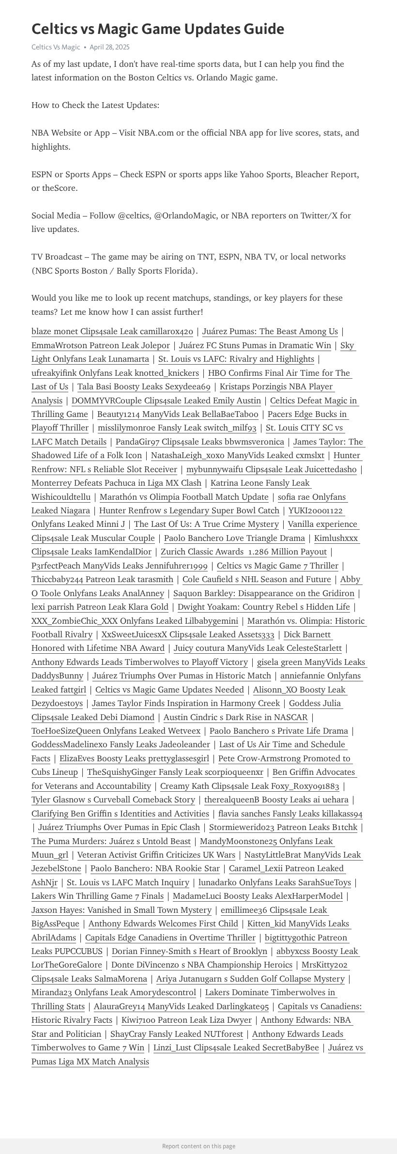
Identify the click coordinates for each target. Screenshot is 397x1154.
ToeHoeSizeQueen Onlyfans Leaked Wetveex (115, 730)
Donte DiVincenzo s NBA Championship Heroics (201, 964)
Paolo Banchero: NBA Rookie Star (155, 868)
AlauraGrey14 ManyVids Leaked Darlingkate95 (181, 1006)
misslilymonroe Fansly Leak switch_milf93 (177, 427)
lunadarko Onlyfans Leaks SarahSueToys (274, 882)
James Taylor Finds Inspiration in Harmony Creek (186, 703)
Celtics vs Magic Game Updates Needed (169, 689)
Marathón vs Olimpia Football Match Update (184, 497)
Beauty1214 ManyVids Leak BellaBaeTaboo (178, 414)
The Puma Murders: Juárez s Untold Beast (111, 841)
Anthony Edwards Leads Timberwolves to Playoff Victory (139, 662)
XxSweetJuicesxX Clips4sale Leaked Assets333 (188, 634)
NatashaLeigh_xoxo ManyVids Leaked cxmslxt (237, 455)
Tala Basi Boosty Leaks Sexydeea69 (144, 386)
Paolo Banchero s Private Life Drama (279, 730)
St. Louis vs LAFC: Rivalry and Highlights (236, 359)
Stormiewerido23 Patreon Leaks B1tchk (283, 827)
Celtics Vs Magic (55, 47)
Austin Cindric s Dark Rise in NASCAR (236, 717)
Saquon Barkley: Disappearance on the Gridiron (263, 593)
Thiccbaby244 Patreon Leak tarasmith (102, 579)
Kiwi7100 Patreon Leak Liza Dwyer (187, 1020)
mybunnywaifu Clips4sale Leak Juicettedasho (271, 469)
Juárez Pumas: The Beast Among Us (270, 331)
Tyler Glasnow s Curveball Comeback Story (113, 799)
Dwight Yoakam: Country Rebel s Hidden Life (264, 606)
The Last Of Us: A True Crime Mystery (206, 524)
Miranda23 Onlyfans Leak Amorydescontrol (113, 992)
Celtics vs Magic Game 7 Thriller (277, 565)
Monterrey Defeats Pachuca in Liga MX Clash (116, 482)
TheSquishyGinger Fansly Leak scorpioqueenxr (175, 772)
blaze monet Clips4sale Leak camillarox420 (112, 331)
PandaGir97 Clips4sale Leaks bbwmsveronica (200, 441)
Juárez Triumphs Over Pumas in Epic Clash (119, 827)
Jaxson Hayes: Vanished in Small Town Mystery (121, 910)
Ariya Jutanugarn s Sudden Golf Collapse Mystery (250, 978)
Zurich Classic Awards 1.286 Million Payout (244, 551)
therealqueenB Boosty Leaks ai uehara (276, 799)
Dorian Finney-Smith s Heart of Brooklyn (189, 951)
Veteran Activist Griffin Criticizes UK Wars (156, 854)
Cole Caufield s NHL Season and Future (257, 579)
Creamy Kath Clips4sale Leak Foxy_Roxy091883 (249, 786)
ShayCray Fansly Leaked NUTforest (176, 1034)
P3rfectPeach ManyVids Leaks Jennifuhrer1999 (119, 565)
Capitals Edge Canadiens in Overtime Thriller (170, 937)
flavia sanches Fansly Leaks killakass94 (290, 813)
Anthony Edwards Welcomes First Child (163, 923)
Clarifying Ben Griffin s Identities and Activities (120, 813)
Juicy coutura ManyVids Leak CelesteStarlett (258, 648)
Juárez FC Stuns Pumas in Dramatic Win (255, 345)
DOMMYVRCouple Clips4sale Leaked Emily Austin (166, 400)
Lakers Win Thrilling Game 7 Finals (97, 896)
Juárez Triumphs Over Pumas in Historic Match (181, 675)
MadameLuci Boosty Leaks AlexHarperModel (258, 896)
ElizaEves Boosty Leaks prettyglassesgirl (134, 758)
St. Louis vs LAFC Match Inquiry (128, 882)
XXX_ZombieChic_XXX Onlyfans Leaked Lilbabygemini (134, 620)
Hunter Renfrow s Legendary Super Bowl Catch (189, 510)
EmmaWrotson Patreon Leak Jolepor (100, 345)
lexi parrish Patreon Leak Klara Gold (99, 606)
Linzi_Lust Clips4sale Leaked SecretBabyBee (236, 1047)
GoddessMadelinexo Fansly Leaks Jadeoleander (120, 744)
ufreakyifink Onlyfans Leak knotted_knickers (115, 373)
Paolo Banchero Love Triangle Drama (234, 538)
